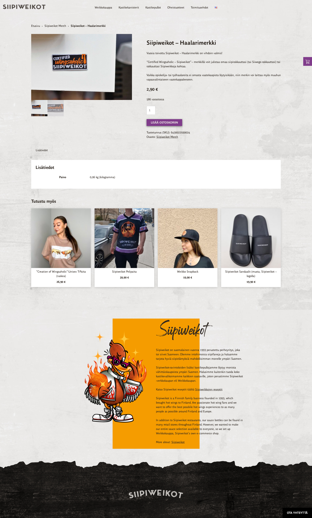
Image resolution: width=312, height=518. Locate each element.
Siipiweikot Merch (55, 26)
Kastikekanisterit (129, 7)
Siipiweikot (178, 442)
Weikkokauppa (103, 7)
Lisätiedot (42, 150)
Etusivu (35, 26)
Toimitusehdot (199, 7)
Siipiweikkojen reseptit (208, 389)
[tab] (41, 150)
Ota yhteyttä (297, 513)
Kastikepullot (153, 7)
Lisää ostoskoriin (164, 122)
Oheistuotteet (175, 7)
